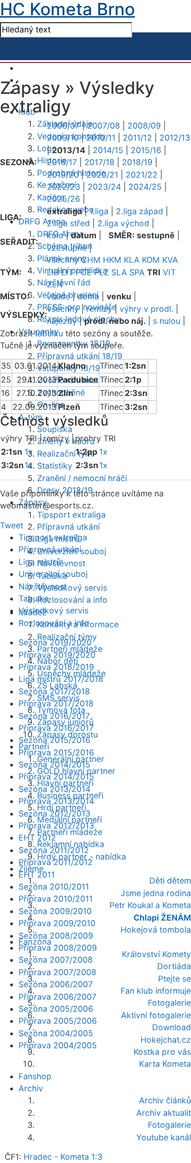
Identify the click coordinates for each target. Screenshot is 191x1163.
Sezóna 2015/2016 (54, 740)
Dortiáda (174, 966)
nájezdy (62, 321)
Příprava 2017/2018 (56, 703)
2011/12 (137, 137)
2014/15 (108, 150)
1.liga (98, 211)
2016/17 (62, 162)
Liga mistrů (40, 562)
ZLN (55, 284)
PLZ (101, 272)
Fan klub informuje (156, 991)
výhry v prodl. (146, 309)
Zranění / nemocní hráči (82, 478)
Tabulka (34, 598)
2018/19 (137, 162)
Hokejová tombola (156, 929)
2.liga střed (68, 223)
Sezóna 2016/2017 (54, 716)
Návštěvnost (61, 563)
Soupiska (54, 429)
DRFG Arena (42, 221)
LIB (53, 272)
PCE (84, 272)
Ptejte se (174, 979)
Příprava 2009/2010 (57, 923)
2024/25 (145, 187)
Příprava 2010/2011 (56, 898)
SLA (119, 272)
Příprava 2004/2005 (58, 1045)
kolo (55, 235)
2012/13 (174, 137)
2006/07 (63, 125)
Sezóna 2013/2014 (54, 789)
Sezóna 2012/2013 (54, 813)
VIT (169, 272)
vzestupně (67, 248)
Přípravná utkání (68, 527)
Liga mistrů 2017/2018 (61, 679)
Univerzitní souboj (53, 574)
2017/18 (99, 162)
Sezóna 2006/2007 (56, 984)
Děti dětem (170, 880)
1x (29, 452)
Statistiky (54, 465)
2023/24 (104, 187)
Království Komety (156, 954)
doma (88, 296)
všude (58, 296)
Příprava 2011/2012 (56, 862)
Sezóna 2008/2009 (56, 935)
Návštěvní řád (63, 282)
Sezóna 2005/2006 (56, 1009)
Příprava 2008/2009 (58, 948)
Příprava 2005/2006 (58, 1021)
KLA (132, 260)
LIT (67, 272)
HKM (112, 260)
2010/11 (100, 137)
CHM (91, 260)
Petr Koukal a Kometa (150, 905)
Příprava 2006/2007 (57, 997)
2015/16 (146, 150)
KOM (151, 260)
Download (171, 1027)
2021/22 (142, 174)
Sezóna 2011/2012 (54, 850)
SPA (137, 272)
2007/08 (103, 125)
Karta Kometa (165, 1064)
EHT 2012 (37, 837)
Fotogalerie (169, 1003)
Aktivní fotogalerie (156, 1015)
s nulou (166, 321)
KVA (170, 260)
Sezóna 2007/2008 (56, 960)
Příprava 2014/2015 (56, 776)
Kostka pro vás (162, 1052)
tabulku (49, 333)
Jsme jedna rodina (156, 893)
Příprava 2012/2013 (56, 825)
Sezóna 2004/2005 (56, 1033)
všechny (63, 260)
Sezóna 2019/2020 (55, 642)
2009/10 (63, 137)
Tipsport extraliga (71, 515)
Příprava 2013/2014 (56, 801)
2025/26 (63, 199)
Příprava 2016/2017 (56, 728)
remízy (99, 309)
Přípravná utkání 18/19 (79, 356)
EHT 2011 (37, 874)
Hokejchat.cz (165, 1040)
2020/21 (102, 174)
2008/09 (144, 125)
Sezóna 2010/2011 (54, 886)
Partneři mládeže (69, 832)
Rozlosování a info (72, 600)
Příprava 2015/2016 (56, 752)
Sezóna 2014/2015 (54, 764)
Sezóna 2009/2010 (55, 911)
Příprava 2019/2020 (57, 655)
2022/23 (63, 187)
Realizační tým (64, 453)
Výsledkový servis (72, 588)
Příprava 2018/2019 (56, 667)
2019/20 (63, 174)
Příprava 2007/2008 (57, 972)
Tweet (11, 525)
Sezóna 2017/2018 (54, 691)
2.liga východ (123, 223)
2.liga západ (139, 211)
